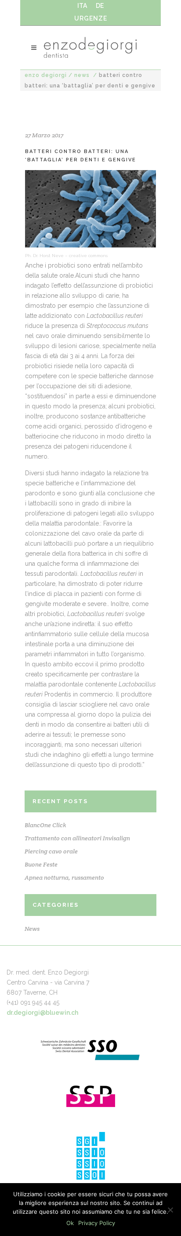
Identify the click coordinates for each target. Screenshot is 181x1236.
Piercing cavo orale (51, 851)
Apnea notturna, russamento (64, 877)
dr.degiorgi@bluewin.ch (42, 1012)
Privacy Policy (96, 1222)
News (82, 75)
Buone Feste (41, 864)
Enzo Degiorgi (46, 75)
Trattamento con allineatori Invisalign (77, 838)
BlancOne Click (45, 825)
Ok (70, 1222)
